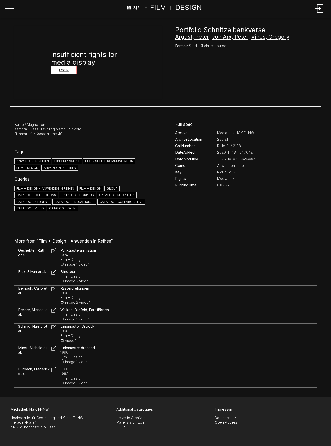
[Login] (319, 13)
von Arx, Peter (230, 36)
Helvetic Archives (131, 417)
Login (64, 70)
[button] (10, 9)
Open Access (226, 422)
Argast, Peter (192, 36)
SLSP (120, 427)
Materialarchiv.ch (130, 422)
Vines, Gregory (270, 36)
